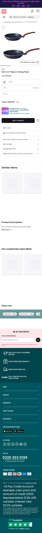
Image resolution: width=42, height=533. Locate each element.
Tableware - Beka (10, 314)
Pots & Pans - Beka (26, 314)
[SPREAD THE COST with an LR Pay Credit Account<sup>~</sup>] (38, 153)
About (5, 387)
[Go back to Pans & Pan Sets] (4, 27)
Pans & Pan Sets (16, 22)
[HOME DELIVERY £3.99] (38, 149)
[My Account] (32, 10)
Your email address (9, 336)
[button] (37, 10)
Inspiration (6, 403)
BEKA (3, 69)
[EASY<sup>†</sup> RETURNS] (38, 144)
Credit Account (8, 411)
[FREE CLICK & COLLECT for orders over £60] (38, 139)
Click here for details (31, 483)
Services (6, 395)
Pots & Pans (7, 22)
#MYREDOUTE (7, 419)
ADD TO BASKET (18, 120)
